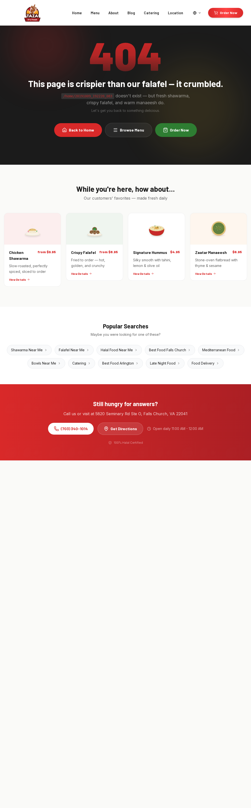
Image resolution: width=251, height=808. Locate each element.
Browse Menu (132, 130)
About (113, 13)
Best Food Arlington (118, 363)
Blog (131, 13)
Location (175, 13)
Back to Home (81, 130)
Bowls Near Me (44, 363)
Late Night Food (163, 363)
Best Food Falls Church (167, 350)
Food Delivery (203, 363)
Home (77, 13)
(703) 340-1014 (74, 428)
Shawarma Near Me (27, 350)
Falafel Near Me (72, 350)
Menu (95, 13)
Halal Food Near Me (117, 350)
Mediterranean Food (218, 350)
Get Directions (124, 428)
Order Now (228, 13)
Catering (151, 13)
